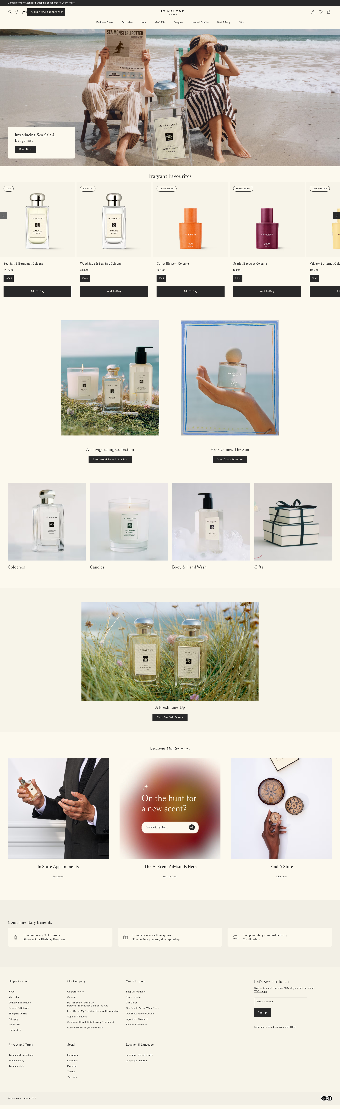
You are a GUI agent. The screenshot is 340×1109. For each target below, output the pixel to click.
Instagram (72, 1055)
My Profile (14, 1024)
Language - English (136, 1060)
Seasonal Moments (136, 1024)
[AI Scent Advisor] (23, 12)
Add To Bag (37, 291)
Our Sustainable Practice (140, 1013)
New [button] (143, 22)
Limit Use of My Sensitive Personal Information (93, 1011)
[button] (104, 22)
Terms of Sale (16, 1066)
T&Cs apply (260, 991)
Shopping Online (18, 1013)
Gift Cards (131, 1003)
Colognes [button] (178, 22)
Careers (71, 997)
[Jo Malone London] (172, 12)
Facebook (72, 1060)
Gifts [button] (241, 22)
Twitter (71, 1071)
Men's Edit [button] (160, 22)
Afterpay (13, 1019)
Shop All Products (136, 992)
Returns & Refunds (19, 1008)
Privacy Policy (16, 1060)
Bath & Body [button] (223, 22)
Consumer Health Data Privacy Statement (90, 1022)
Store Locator (133, 997)
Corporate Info (75, 992)
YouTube (72, 1077)
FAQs (12, 992)
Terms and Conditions (21, 1055)
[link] (37, 219)
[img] (313, 12)
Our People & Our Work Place (142, 1008)
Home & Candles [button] (200, 22)
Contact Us (15, 1030)
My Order (14, 997)
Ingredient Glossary (137, 1019)
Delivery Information (20, 1003)
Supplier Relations (77, 1016)
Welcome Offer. (287, 1027)
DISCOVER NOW (90, 2)
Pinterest (72, 1066)
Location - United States (139, 1055)
